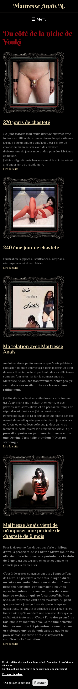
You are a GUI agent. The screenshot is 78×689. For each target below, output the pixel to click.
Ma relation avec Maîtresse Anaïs (33, 349)
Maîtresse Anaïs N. (39, 6)
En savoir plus (12, 674)
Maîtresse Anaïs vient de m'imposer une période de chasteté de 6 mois (31, 530)
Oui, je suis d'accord (17, 682)
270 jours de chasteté (26, 122)
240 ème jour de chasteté (31, 247)
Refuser (40, 682)
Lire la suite (11, 169)
